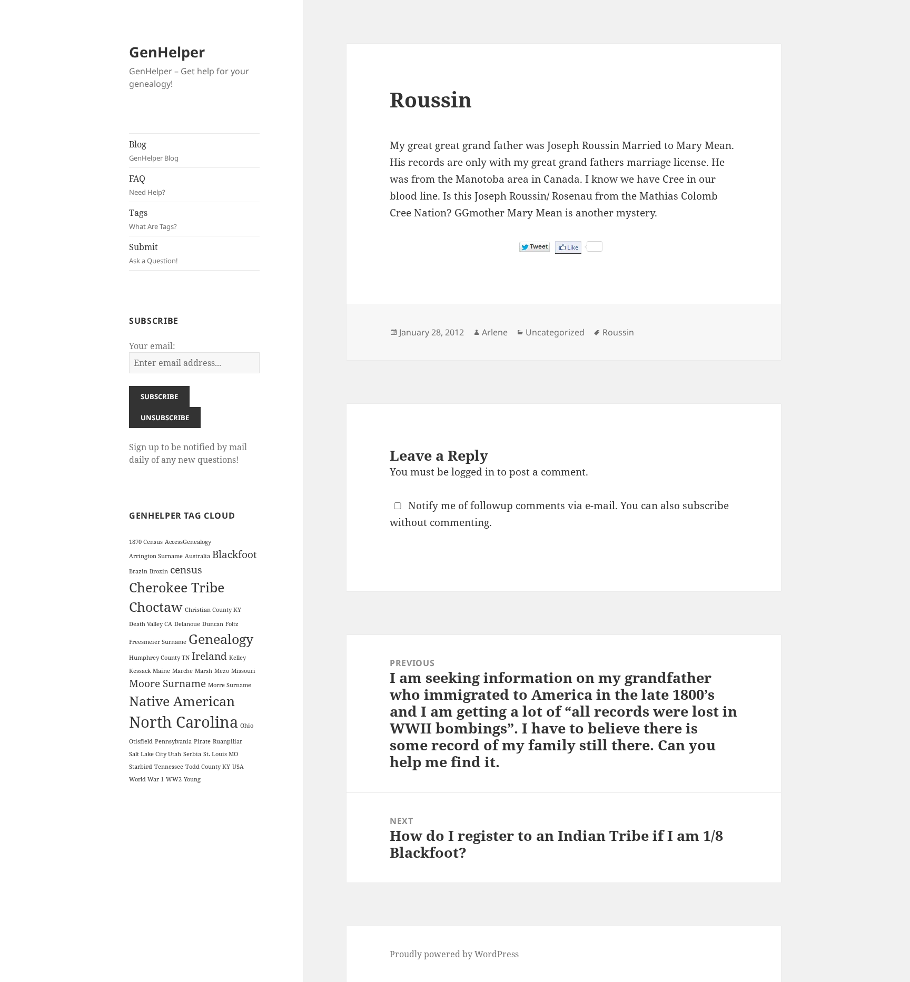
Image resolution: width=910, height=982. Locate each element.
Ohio (246, 725)
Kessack (140, 670)
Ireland (209, 656)
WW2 (174, 779)
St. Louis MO (220, 754)
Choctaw (156, 607)
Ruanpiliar (227, 741)
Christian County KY (213, 609)
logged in (472, 472)
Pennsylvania (173, 741)
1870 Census (146, 541)
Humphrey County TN (159, 657)
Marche (182, 670)
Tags (153, 219)
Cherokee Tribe (176, 587)
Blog (154, 150)
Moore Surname (167, 683)
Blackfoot (234, 554)
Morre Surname (229, 685)
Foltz (232, 624)
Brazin (138, 571)
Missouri (243, 670)
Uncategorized (555, 332)
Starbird (140, 766)
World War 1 (146, 779)
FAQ (147, 185)
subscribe (705, 505)
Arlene (495, 332)
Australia (197, 556)
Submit (153, 253)
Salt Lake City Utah (155, 754)
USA (238, 766)
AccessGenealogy (188, 541)
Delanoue (187, 624)
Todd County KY (207, 766)
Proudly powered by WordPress (454, 954)
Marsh (203, 670)
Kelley (237, 657)
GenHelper (167, 52)
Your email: (152, 346)
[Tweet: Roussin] (534, 246)
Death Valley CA (150, 624)
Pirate (202, 741)
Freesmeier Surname (157, 642)
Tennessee (168, 766)
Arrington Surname (156, 556)
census (186, 570)
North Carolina (183, 721)
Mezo (221, 670)
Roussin (618, 332)
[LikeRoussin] (568, 247)
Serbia (192, 754)
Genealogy (221, 639)
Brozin (159, 571)
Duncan (212, 624)
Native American (182, 701)
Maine (161, 670)
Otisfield (141, 741)
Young (192, 779)
